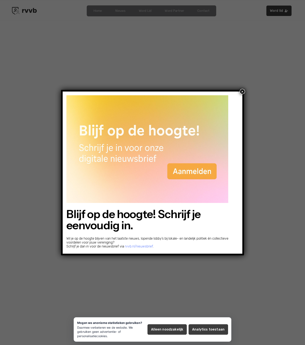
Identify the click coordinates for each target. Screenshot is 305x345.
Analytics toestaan (208, 329)
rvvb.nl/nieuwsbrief (139, 246)
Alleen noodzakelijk (167, 329)
